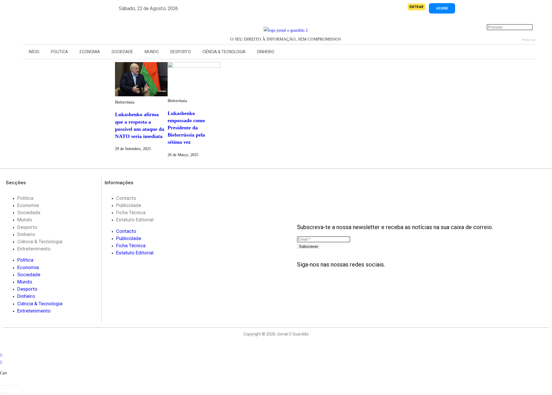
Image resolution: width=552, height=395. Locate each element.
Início (34, 51)
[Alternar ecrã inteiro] (7, 385)
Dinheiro (265, 51)
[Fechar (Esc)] (18, 385)
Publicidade (128, 205)
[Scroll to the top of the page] (1, 347)
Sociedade (122, 51)
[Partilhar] (12, 385)
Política (59, 51)
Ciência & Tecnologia (224, 51)
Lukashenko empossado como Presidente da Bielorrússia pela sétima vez (186, 127)
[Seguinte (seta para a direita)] (7, 392)
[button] (49, 29)
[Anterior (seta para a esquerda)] (2, 392)
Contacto (126, 198)
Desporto (180, 51)
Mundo (152, 51)
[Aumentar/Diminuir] (2, 385)
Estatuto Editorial (135, 220)
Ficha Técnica (130, 212)
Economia (90, 51)
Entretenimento (34, 249)
